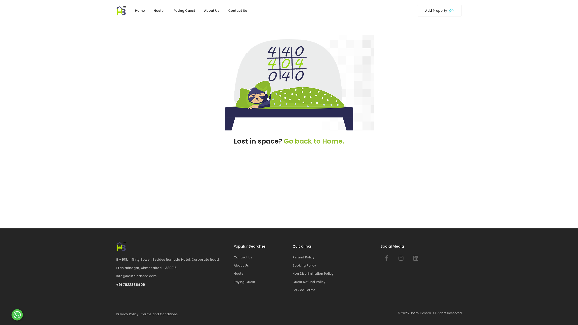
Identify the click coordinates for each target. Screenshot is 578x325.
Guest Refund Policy (308, 282)
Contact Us (237, 10)
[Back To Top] (567, 314)
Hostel (159, 10)
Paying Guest (184, 10)
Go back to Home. (314, 141)
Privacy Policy (127, 314)
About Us (211, 10)
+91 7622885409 (130, 284)
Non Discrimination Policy (312, 273)
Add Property (436, 10)
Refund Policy (303, 257)
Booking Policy (304, 265)
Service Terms (303, 290)
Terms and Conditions (159, 314)
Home (140, 10)
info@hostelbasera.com (136, 276)
